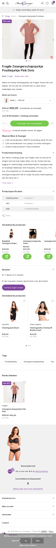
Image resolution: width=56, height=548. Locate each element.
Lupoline (5, 324)
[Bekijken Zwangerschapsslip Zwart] (32, 234)
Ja (26, 541)
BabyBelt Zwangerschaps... (10, 242)
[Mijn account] (42, 3)
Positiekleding (11, 362)
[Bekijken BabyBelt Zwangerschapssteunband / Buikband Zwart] (11, 234)
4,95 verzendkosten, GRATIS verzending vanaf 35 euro (28, 140)
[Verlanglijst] (47, 3)
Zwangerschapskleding (34, 362)
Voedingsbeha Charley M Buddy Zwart (41, 329)
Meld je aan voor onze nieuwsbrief (28, 489)
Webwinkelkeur (41, 471)
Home (13, 16)
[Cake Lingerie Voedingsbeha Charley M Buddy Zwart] (42, 311)
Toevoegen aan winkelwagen (29, 123)
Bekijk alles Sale (22, 76)
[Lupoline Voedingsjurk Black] (14, 311)
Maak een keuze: (9, 95)
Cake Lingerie (35, 324)
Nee (38, 541)
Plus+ (51, 531)
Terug (7, 16)
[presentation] (2, 39)
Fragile (10, 76)
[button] (26, 60)
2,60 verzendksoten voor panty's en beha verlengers (28, 143)
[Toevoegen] (6, 256)
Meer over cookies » (28, 545)
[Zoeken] (7, 3)
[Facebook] (28, 483)
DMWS (44, 531)
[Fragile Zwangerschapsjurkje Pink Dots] (14, 392)
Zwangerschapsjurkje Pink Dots (14, 410)
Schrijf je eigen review (13, 287)
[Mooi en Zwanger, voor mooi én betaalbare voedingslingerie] (28, 3)
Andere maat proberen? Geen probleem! (22, 147)
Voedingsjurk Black (10, 328)
